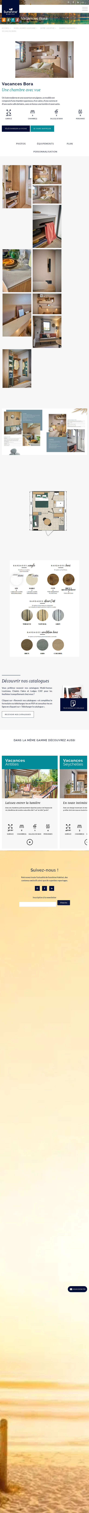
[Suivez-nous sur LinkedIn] (78, 2)
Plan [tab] (70, 143)
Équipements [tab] (45, 143)
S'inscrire (63, 910)
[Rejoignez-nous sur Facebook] (73, 2)
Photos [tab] (21, 143)
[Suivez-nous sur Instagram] (68, 2)
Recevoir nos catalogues (18, 714)
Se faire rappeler (42, 129)
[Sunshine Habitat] (10, 11)
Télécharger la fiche (16, 129)
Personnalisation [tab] (45, 151)
